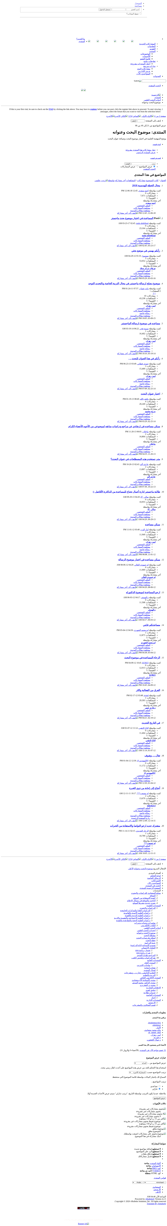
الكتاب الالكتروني (148, 925)
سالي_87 (145, 497)
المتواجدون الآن (154, 883)
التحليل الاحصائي (148, 948)
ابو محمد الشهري (141, 630)
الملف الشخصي (143, 205)
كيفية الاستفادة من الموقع (144, 898)
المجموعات (145, 54)
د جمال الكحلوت (154, 1040)
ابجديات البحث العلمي (146, 930)
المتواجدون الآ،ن (143, 74)
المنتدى (82, 41)
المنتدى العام (150, 963)
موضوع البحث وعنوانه (146, 933)
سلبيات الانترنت (143, 965)
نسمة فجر (144, 328)
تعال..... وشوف (152, 755)
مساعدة (138, 6)
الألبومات (146, 56)
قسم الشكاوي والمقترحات (144, 1005)
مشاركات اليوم (143, 69)
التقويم (153, 49)
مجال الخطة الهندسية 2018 (146, 185)
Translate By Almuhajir (156, 1204)
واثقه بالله (144, 399)
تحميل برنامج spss (142, 950)
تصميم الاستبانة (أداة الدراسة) (143, 945)
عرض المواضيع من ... (157, 1063)
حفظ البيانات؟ (132, 14)
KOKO (145, 663)
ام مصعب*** (143, 793)
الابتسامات (156, 1166)
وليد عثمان (144, 288)
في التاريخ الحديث (151, 722)
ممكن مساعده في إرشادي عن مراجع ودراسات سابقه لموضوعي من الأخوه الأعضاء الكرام (114, 426)
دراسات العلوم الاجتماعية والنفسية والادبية (132, 918)
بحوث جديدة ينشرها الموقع (144, 903)
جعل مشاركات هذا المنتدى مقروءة (141, 150)
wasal (146, 695)
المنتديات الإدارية (154, 1000)
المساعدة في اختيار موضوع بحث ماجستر (132, 218)
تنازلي (155, 1089)
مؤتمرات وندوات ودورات (145, 923)
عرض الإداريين (144, 71)
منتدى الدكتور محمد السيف (144, 983)
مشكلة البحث (150, 935)
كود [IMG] (156, 1168)
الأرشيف (157, 1189)
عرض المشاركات (128, 166)
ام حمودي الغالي (141, 565)
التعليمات (152, 46)
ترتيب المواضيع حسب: (156, 1072)
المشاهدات (131, 180)
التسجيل (138, 3)
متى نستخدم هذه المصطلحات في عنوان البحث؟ (135, 459)
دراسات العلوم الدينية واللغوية (137, 915)
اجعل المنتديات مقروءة (140, 64)
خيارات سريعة (149, 66)
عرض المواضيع (146, 166)
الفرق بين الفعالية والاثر (148, 690)
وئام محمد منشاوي (152, 1030)
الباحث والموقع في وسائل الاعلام (141, 900)
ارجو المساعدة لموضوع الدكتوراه (143, 592)
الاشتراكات (156, 881)
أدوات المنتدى (157, 144)
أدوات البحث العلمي (152, 100)
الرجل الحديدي (142, 831)
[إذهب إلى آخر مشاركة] (127, 213)
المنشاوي (157, 1187)
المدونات (157, 76)
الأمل (158, 1027)
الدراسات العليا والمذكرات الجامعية (135, 910)
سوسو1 (145, 256)
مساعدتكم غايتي (151, 625)
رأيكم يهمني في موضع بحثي (145, 250)
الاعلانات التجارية (153, 988)
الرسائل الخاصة (154, 878)
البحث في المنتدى (155, 158)
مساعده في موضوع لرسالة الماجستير (140, 323)
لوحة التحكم (155, 876)
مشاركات (141, 180)
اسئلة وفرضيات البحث (146, 938)
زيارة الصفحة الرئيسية (140, 818)
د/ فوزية (157, 1037)
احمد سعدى (144, 191)
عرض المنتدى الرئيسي (146, 152)
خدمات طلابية (150, 993)
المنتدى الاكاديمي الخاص (150, 978)
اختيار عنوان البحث (150, 393)
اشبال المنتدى (150, 970)
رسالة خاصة (145, 313)
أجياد (153, 997)
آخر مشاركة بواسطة (117, 180)
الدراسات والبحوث (148, 908)
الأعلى (130, 868)
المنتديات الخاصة (153, 995)
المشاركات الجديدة (147, 44)
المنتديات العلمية (154, 905)
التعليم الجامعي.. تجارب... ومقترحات (140, 973)
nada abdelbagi (142, 223)
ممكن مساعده (152, 524)
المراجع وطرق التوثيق (146, 955)
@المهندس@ (143, 761)
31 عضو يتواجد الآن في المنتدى (153, 1050)
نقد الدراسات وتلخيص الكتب (143, 958)
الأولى (144, 116)
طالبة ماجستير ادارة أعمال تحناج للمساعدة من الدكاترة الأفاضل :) (126, 491)
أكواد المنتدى (155, 1163)
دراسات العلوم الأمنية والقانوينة (137, 913)
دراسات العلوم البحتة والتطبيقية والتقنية (133, 920)
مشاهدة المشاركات (141, 208)
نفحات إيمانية (150, 968)
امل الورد (145, 529)
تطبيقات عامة (150, 61)
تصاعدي (154, 1086)
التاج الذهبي (144, 728)
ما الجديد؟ (80, 39)
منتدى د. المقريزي (148, 985)
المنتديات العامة (154, 960)
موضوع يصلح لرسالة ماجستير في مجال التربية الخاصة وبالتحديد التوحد (124, 283)
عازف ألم (144, 464)
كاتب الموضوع (152, 180)
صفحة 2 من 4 (160, 116)
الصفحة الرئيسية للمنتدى (150, 888)
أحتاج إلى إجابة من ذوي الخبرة (144, 788)
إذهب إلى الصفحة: (153, 121)
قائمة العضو (145, 59)
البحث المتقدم (155, 85)
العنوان (163, 180)
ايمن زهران (156, 1035)
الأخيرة (117, 116)
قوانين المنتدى (160, 1178)
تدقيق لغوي (151, 990)
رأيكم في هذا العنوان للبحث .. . (144, 358)
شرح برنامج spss (143, 953)
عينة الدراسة (150, 943)
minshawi (157, 1025)
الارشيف (152, 1002)
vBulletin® (149, 1199)
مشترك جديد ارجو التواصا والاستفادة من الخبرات (135, 825)
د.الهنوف (145, 597)
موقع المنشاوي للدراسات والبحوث (146, 893)
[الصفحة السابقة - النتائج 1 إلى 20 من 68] (137, 116)
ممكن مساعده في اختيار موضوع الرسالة (139, 559)
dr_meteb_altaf (154, 1032)
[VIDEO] (157, 1171)
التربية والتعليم (149, 975)
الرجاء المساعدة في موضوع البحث (142, 657)
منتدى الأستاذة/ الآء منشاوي (144, 980)
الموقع (153, 895)
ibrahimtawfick (154, 1023)
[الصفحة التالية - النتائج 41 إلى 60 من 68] (124, 116)
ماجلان (146, 431)
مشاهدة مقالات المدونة (140, 210)
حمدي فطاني (143, 364)
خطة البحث (151, 940)
